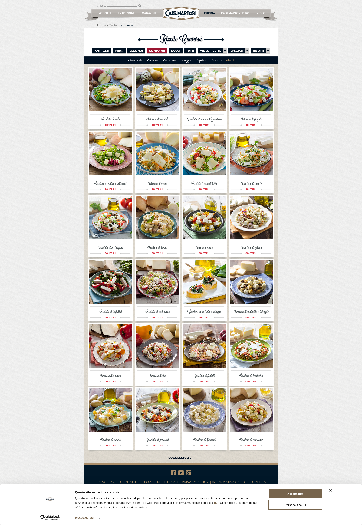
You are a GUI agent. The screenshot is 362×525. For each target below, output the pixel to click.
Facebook (173, 472)
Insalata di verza (157, 183)
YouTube (181, 472)
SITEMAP (146, 482)
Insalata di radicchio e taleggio (251, 312)
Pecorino (153, 60)
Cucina (209, 13)
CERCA (101, 6)
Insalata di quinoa (251, 247)
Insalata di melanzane (110, 247)
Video (261, 13)
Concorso (106, 482)
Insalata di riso (157, 376)
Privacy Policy (195, 482)
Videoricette (210, 51)
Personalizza (293, 504)
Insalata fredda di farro (204, 183)
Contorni (157, 51)
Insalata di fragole (251, 119)
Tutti (190, 51)
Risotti (258, 51)
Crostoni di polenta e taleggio (204, 312)
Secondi (136, 51)
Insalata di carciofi (157, 119)
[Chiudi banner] (330, 490)
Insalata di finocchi (204, 440)
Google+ (188, 472)
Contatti (128, 482)
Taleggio (185, 60)
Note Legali (167, 482)
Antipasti (102, 51)
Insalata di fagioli (204, 376)
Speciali (237, 51)
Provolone (169, 60)
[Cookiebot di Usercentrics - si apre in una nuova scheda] (50, 517)
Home (101, 25)
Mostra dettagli (85, 517)
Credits (259, 482)
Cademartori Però (235, 13)
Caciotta (216, 60)
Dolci (175, 51)
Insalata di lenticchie (251, 376)
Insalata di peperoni (157, 440)
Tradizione (126, 13)
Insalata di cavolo (251, 183)
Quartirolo (135, 60)
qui (216, 502)
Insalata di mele (110, 119)
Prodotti (104, 13)
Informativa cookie (230, 482)
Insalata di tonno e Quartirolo (204, 119)
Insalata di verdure (110, 376)
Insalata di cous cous (251, 440)
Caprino (200, 60)
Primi (119, 51)
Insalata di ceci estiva (157, 312)
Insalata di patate (110, 440)
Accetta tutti (295, 493)
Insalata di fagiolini (110, 312)
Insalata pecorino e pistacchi (110, 183)
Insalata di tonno (157, 247)
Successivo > (179, 457)
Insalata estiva (204, 247)
